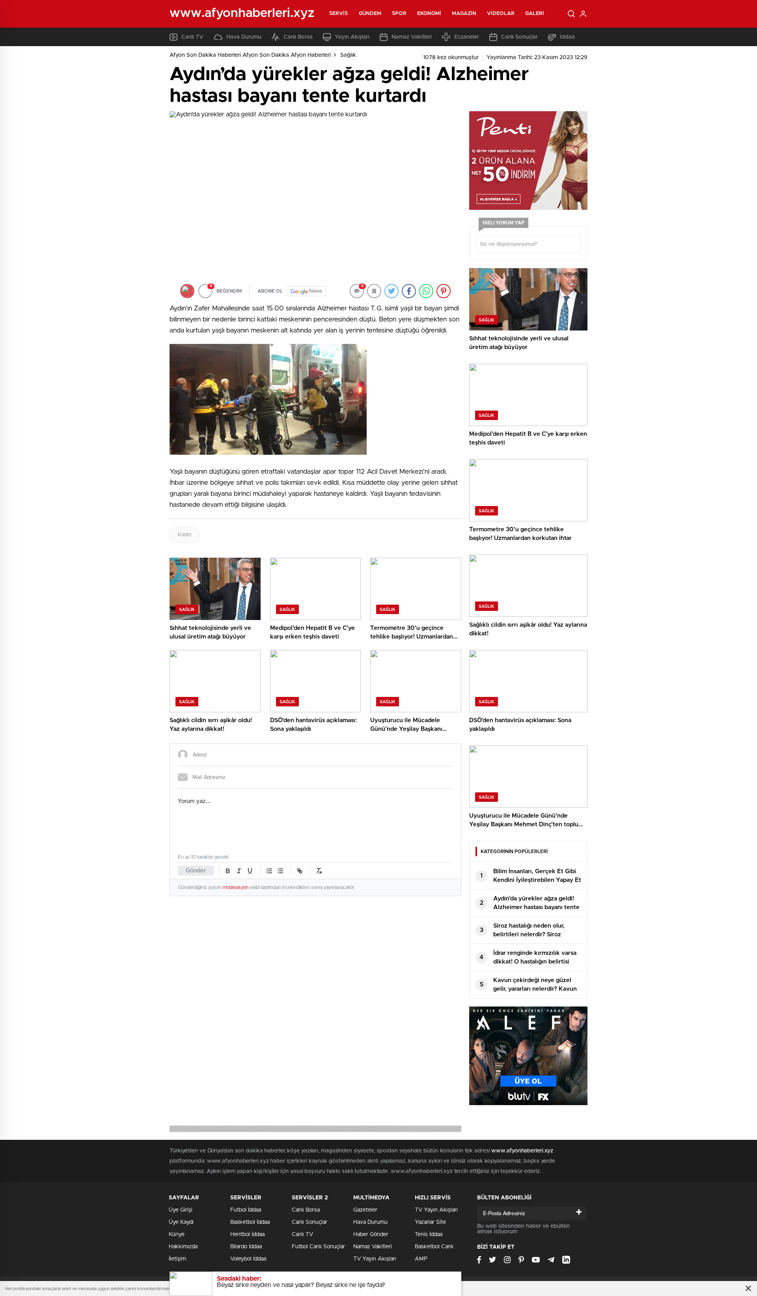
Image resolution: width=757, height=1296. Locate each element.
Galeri (534, 13)
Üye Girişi (180, 1210)
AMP (421, 1259)
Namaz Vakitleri (412, 37)
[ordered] (269, 871)
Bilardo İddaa (246, 1246)
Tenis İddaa (428, 1234)
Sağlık (348, 55)
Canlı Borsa (298, 37)
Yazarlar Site (430, 1222)
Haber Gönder (370, 1234)
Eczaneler (466, 37)
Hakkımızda (183, 1246)
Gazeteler (365, 1210)
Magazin (464, 13)
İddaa (567, 37)
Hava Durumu (243, 37)
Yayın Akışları (352, 37)
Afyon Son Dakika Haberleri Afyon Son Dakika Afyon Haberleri (250, 55)
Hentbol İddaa (247, 1234)
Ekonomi (429, 13)
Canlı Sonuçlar (519, 37)
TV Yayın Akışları (374, 1259)
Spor (399, 13)
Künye (177, 1234)
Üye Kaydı (181, 1222)
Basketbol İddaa (250, 1222)
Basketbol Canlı (434, 1246)
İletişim (177, 1259)
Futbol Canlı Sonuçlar (318, 1246)
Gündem (370, 13)
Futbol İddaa (245, 1210)
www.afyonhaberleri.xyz (522, 1151)
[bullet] (280, 871)
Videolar (501, 13)
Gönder (196, 871)
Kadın (185, 535)
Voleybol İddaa (248, 1259)
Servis (338, 13)
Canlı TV (192, 37)
